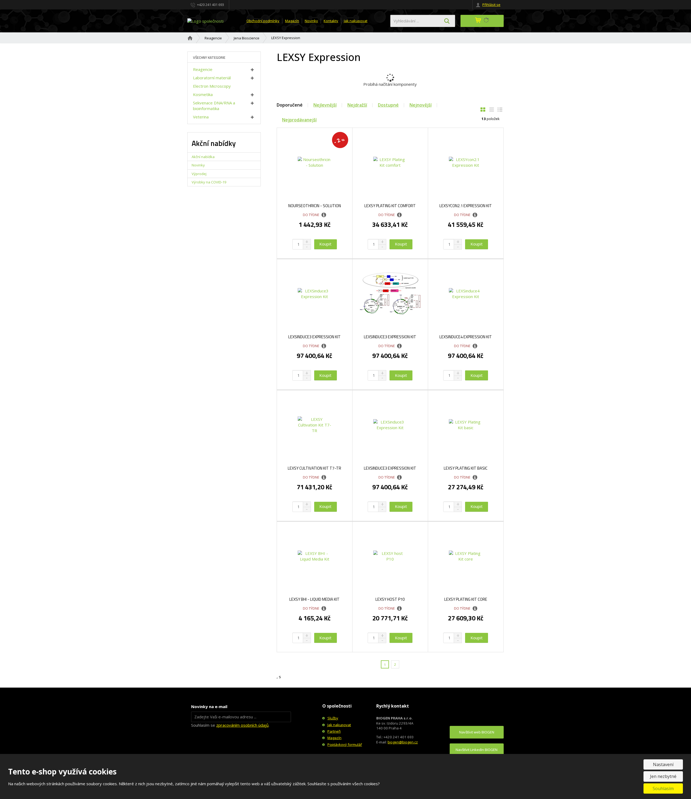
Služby (332, 718)
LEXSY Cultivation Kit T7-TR (314, 468)
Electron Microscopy (212, 86)
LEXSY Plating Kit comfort (390, 205)
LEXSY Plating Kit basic (465, 468)
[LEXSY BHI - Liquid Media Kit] (314, 556)
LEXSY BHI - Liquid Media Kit (314, 599)
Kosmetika (203, 94)
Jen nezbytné (663, 776)
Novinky (311, 20)
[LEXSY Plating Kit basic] (465, 424)
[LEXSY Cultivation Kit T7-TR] (314, 424)
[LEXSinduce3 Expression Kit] (314, 293)
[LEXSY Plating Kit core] (465, 556)
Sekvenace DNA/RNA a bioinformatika (214, 105)
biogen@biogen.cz (403, 742)
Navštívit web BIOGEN (476, 732)
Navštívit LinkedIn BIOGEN (476, 749)
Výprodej (199, 173)
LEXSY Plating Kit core (465, 599)
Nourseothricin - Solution (314, 205)
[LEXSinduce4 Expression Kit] (465, 293)
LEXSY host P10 (390, 599)
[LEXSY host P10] (390, 556)
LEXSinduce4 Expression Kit (465, 336)
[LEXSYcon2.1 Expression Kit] (465, 162)
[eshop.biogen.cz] (205, 20)
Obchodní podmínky (262, 20)
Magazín (292, 20)
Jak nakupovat (355, 20)
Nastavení (663, 764)
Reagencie (202, 69)
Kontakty (331, 20)
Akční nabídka (203, 156)
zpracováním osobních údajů (242, 725)
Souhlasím (663, 788)
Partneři (334, 731)
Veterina (201, 116)
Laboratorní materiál (212, 77)
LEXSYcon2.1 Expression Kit (465, 205)
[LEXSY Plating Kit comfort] (390, 162)
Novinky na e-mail (209, 706)
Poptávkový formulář (344, 744)
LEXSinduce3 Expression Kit (314, 336)
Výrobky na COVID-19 (209, 182)
